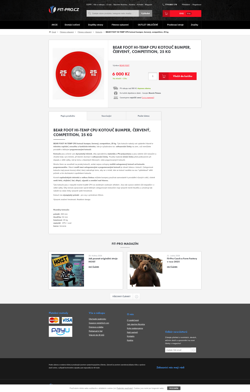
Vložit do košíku (182, 76)
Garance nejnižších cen (99, 323)
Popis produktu (68, 115)
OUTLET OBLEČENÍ (148, 25)
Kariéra (132, 5)
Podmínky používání (124, 388)
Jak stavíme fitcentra (136, 324)
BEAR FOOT (124, 65)
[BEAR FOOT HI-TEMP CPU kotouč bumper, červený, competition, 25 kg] (78, 74)
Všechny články (121, 296)
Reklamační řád (95, 331)
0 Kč (185, 13)
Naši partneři (132, 332)
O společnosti (133, 320)
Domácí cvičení (72, 25)
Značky (194, 25)
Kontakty (131, 336)
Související (106, 115)
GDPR (89, 5)
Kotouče (99, 32)
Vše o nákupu (99, 5)
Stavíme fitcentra (120, 5)
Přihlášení (186, 5)
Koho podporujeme (135, 328)
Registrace (196, 5)
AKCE (55, 25)
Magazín (148, 5)
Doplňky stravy (95, 25)
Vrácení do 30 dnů (96, 335)
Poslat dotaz (143, 115)
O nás (109, 5)
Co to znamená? (148, 98)
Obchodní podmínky (97, 319)
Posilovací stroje (175, 25)
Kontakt (140, 5)
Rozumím (173, 388)
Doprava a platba (96, 327)
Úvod (54, 32)
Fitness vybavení (120, 25)
